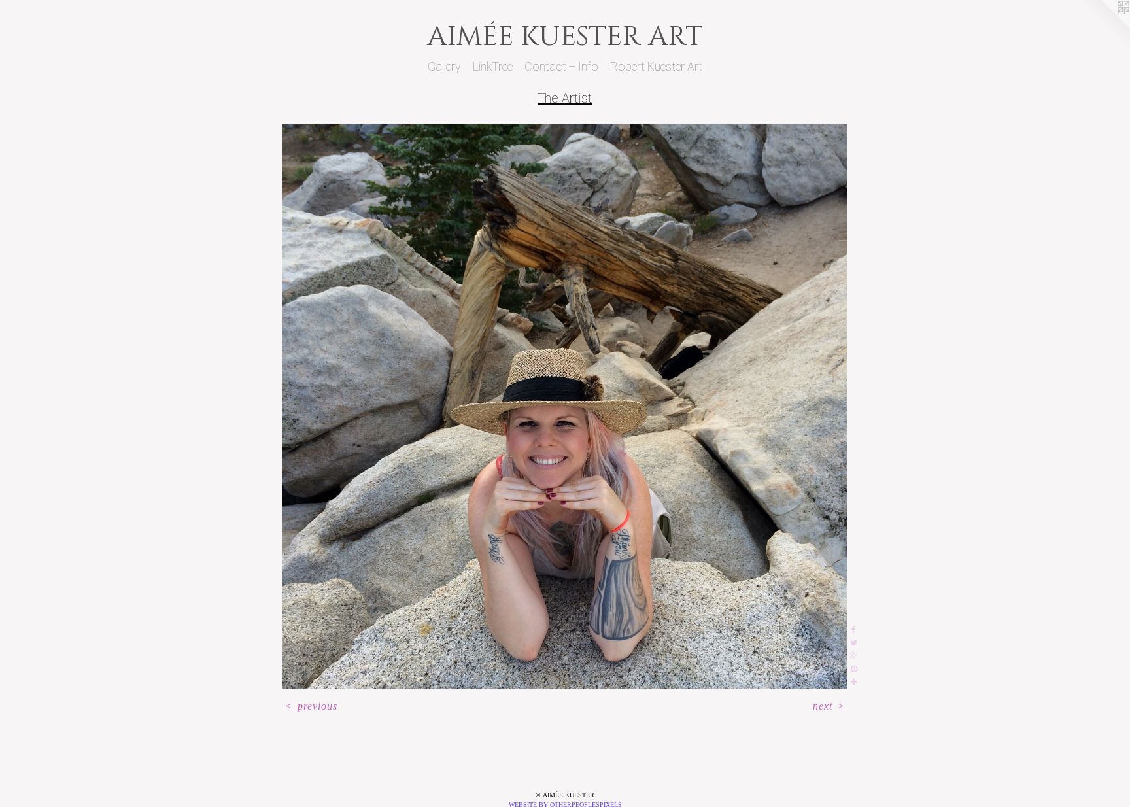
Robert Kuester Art (656, 66)
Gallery (444, 66)
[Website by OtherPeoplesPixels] (1104, 26)
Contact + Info (561, 66)
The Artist (565, 98)
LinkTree (493, 66)
